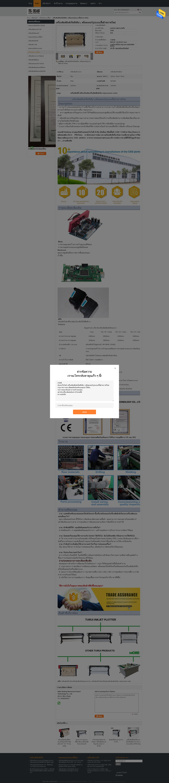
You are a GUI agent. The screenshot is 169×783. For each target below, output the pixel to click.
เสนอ (84, 412)
